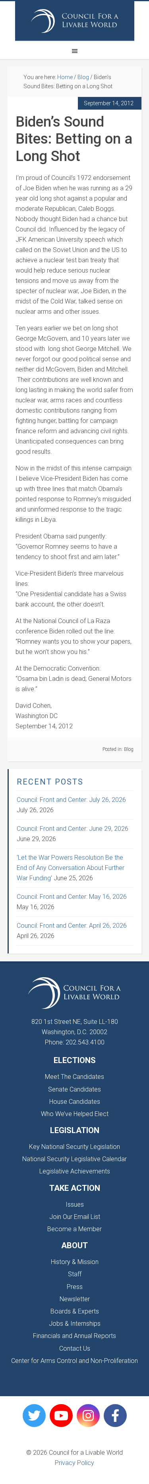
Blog (129, 749)
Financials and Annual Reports (74, 1336)
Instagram (88, 1415)
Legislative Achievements (74, 1171)
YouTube (61, 1415)
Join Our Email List (74, 1217)
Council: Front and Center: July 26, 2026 (71, 800)
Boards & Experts (74, 1311)
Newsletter (75, 1299)
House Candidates (74, 1101)
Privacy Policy (74, 1463)
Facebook (115, 1415)
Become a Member (74, 1229)
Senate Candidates (74, 1089)
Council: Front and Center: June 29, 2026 (72, 828)
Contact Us (74, 1348)
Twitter (34, 1415)
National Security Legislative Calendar (74, 1159)
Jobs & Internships (75, 1323)
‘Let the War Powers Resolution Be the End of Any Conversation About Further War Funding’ (70, 868)
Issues (75, 1204)
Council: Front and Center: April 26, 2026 (72, 925)
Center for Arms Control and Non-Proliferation (74, 1361)
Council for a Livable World (74, 21)
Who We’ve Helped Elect (74, 1114)
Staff (74, 1274)
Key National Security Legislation (74, 1146)
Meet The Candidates (74, 1076)
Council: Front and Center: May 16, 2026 (72, 896)
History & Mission (75, 1262)
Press (75, 1287)
